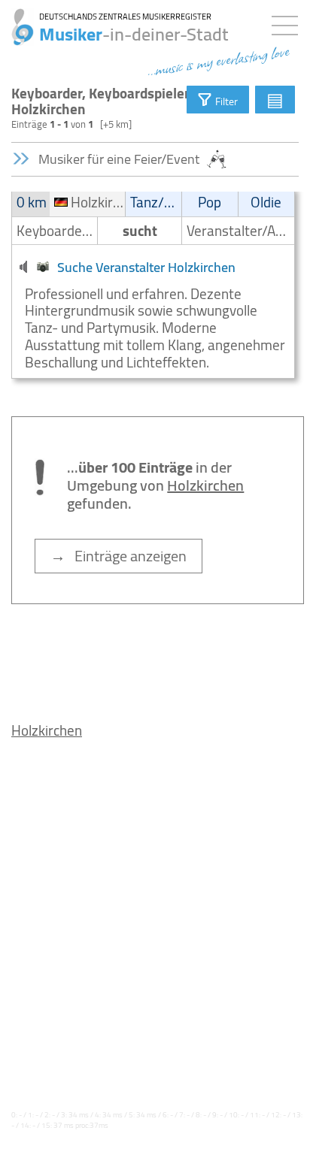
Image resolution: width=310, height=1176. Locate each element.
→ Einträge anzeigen (118, 556)
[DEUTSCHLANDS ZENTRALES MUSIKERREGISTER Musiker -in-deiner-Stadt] (17, 19)
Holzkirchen (46, 730)
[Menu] (288, 23)
